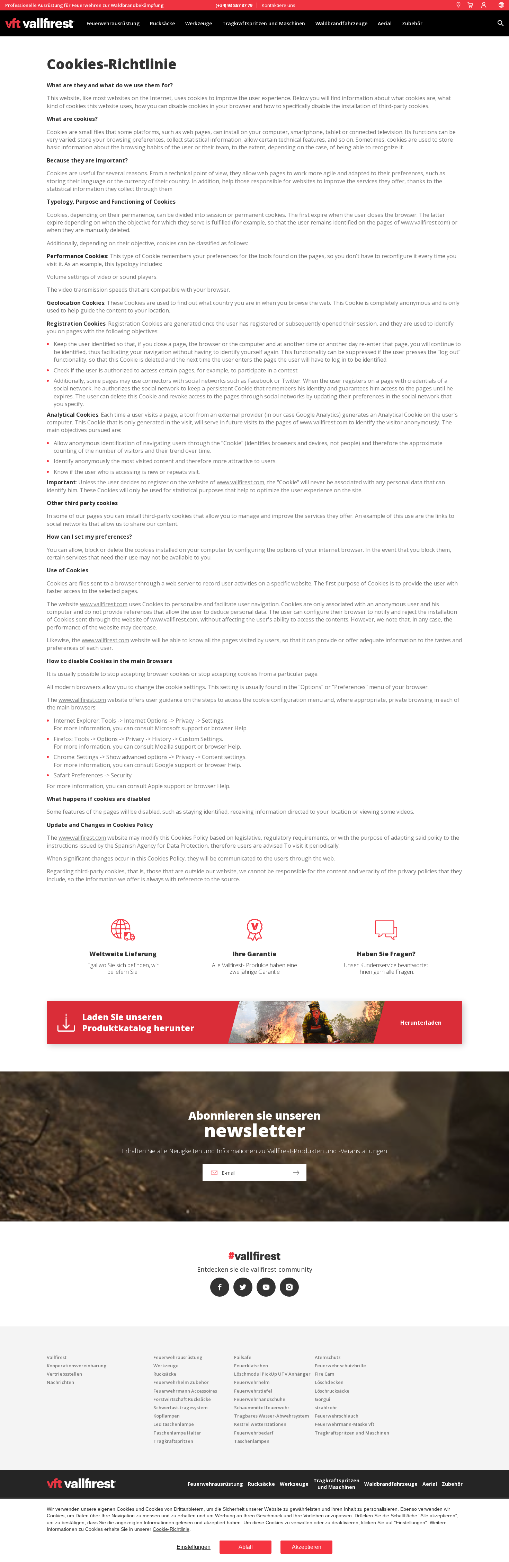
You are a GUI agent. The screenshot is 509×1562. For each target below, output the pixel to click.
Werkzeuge (198, 23)
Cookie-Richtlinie (171, 1529)
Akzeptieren (306, 1547)
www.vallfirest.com (424, 222)
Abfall (246, 1547)
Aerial (385, 23)
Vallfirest (56, 1357)
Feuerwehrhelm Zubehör (181, 1382)
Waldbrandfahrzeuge (341, 23)
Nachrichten (60, 1382)
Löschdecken (329, 1382)
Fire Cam (324, 1374)
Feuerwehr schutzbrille (340, 1365)
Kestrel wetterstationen (260, 1424)
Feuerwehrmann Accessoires (185, 1391)
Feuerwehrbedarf (254, 1433)
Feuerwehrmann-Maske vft (344, 1424)
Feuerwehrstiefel (253, 1391)
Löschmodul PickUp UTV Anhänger (272, 1374)
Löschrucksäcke (332, 1391)
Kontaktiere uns (278, 5)
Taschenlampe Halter (177, 1433)
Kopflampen (166, 1416)
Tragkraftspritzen (173, 1441)
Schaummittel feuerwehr (261, 1407)
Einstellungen (194, 1547)
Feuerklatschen (251, 1365)
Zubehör (412, 23)
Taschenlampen (251, 1441)
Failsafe (242, 1357)
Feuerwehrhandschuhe (259, 1399)
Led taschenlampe (173, 1424)
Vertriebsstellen (64, 1374)
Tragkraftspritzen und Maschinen (263, 23)
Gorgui (322, 1399)
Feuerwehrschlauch (336, 1416)
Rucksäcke (162, 23)
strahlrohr (326, 1407)
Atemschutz (328, 1357)
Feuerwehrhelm (251, 1382)
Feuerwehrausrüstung (113, 23)
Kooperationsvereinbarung (77, 1365)
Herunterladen (420, 1022)
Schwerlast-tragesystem (180, 1407)
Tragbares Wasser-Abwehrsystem (271, 1416)
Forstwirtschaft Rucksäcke (182, 1399)
